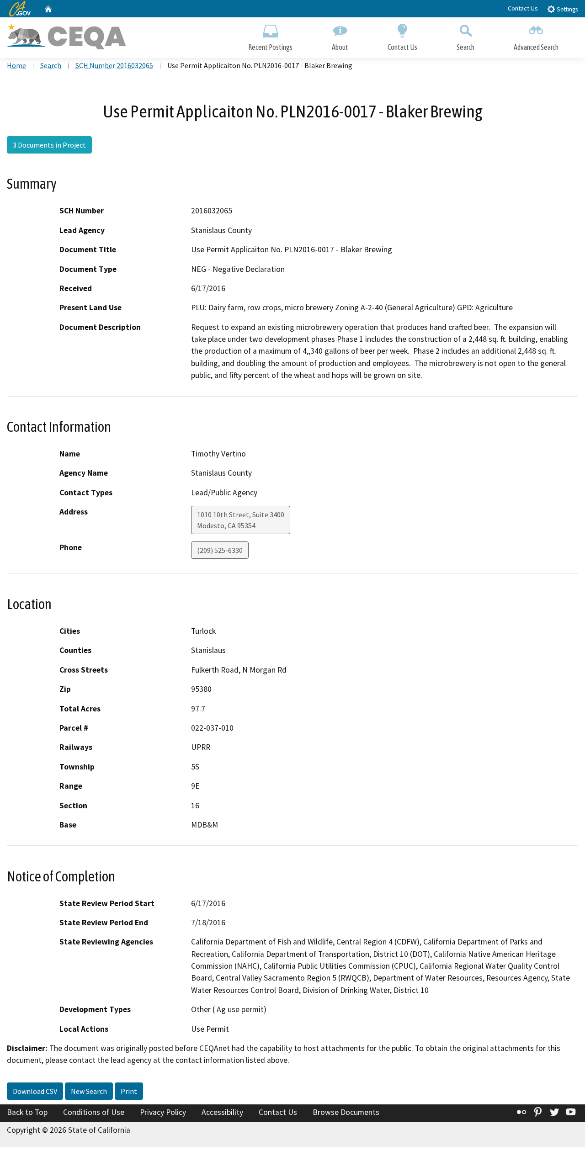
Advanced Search (536, 47)
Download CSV (35, 1091)
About (340, 47)
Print (129, 1091)
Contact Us (523, 8)
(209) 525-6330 (220, 550)
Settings (566, 9)
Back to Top (27, 1112)
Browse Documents (346, 1112)
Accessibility (222, 1112)
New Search (89, 1091)
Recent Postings (270, 47)
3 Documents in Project (49, 144)
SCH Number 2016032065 (114, 65)
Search (465, 47)
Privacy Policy (163, 1112)
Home (16, 65)
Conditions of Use (93, 1112)
